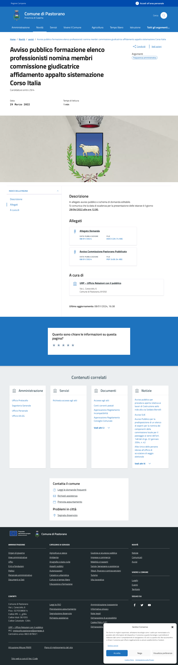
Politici (11, 570)
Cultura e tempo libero (60, 579)
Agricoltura (97, 27)
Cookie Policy (129, 660)
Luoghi (135, 580)
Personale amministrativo (20, 575)
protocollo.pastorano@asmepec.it (28, 630)
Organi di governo (16, 553)
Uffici (10, 561)
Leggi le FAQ (55, 604)
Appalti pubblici (56, 566)
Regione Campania (18, 3)
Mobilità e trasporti (99, 561)
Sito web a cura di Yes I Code (24, 658)
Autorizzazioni (56, 570)
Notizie (135, 553)
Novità (39, 27)
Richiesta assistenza (59, 617)
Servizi (53, 27)
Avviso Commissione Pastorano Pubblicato (103, 251)
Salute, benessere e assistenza (105, 566)
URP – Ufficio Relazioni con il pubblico (100, 283)
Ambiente (54, 557)
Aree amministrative (17, 557)
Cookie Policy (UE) (99, 622)
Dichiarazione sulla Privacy (144, 660)
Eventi (135, 584)
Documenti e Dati (16, 579)
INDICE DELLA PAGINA (18, 190)
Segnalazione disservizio (61, 613)
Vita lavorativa (97, 579)
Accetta (117, 653)
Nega (139, 653)
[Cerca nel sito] (163, 15)
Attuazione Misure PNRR (19, 647)
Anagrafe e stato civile (60, 561)
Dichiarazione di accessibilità (104, 617)
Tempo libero (116, 27)
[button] (172, 626)
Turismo (94, 575)
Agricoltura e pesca (58, 553)
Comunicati (137, 557)
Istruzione (135, 27)
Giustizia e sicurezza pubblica (104, 553)
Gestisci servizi (113, 645)
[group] (27, 429)
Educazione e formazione (61, 584)
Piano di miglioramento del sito (58, 647)
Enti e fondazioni (16, 566)
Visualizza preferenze (162, 653)
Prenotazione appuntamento (63, 609)
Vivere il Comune (72, 27)
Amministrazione (21, 27)
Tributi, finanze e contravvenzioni (106, 570)
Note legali (96, 613)
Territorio (136, 589)
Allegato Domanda (90, 231)
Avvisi (134, 561)
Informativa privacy (99, 609)
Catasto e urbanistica (59, 575)
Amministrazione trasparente (104, 604)
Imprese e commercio (100, 557)
